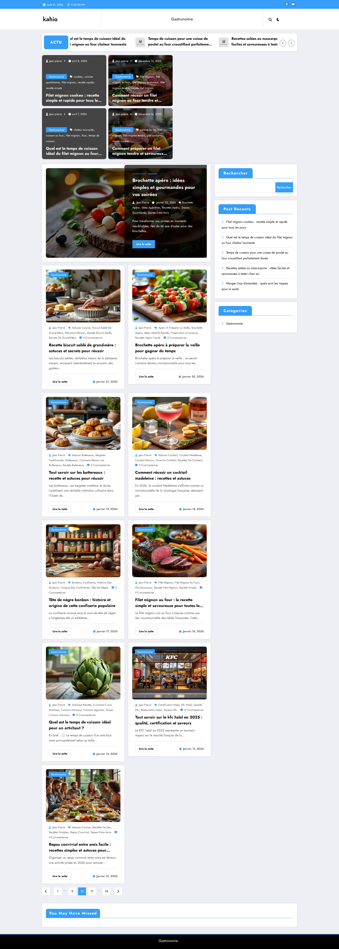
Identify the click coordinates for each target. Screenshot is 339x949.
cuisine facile (147, 130)
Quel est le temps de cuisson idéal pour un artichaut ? (80, 725)
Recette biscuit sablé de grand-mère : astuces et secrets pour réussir (82, 348)
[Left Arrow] (283, 43)
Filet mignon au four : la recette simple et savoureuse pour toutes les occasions (168, 603)
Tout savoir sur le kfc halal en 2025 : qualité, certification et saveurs (168, 720)
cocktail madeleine (190, 455)
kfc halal (186, 705)
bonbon (76, 582)
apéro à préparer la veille (174, 328)
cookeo (78, 77)
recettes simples (58, 832)
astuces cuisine (81, 328)
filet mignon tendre (134, 135)
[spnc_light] (278, 19)
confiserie (89, 582)
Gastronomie (182, 19)
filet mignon (69, 82)
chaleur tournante (84, 130)
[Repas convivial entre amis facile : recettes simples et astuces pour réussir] (83, 795)
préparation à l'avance (184, 333)
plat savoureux (155, 135)
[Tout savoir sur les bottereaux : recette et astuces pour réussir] (83, 423)
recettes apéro (171, 208)
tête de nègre (99, 588)
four (84, 135)
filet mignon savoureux (145, 82)
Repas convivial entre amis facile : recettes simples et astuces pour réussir (80, 847)
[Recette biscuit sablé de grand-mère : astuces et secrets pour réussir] (83, 295)
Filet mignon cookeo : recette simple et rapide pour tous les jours (73, 98)
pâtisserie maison (75, 333)
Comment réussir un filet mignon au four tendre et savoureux (135, 98)
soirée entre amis (158, 213)
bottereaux (71, 460)
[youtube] (293, 4)
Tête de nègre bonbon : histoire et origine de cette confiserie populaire (82, 603)
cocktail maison (144, 460)
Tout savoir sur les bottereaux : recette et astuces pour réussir (77, 475)
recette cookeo (120, 141)
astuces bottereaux (83, 455)
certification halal (168, 705)
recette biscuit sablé (99, 333)
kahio (50, 19)
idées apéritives (151, 208)
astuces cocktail (167, 455)
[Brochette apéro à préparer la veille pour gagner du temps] (169, 295)
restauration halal (151, 710)
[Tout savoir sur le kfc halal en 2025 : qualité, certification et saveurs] (169, 672)
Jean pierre (55, 61)
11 (91, 891)
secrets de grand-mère (62, 338)
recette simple (54, 88)
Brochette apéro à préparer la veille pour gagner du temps (167, 348)
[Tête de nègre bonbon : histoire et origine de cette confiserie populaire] (83, 550)
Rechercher (235, 173)
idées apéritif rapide (156, 333)
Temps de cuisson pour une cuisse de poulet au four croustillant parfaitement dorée (153, 41)
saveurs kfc (170, 710)
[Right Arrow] (291, 43)
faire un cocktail (166, 460)
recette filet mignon (142, 88)
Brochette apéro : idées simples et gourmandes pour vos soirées (163, 187)
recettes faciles (101, 827)
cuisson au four (55, 135)
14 (106, 891)
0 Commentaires (92, 338)
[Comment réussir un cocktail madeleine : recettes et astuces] (169, 423)
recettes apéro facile (147, 338)
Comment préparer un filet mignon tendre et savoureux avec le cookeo (138, 151)
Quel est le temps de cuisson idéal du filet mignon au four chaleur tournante (69, 41)
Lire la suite (143, 244)
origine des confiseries (75, 588)
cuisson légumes (93, 710)
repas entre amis (101, 832)
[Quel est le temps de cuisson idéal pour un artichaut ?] (83, 672)
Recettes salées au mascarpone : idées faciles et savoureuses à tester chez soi (236, 41)
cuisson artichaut (71, 710)
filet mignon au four (187, 582)
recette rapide (86, 82)
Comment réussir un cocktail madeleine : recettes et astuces (162, 475)
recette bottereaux (73, 465)
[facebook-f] (286, 4)
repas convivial (79, 832)
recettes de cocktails (190, 460)
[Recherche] (270, 19)
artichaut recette (81, 705)
